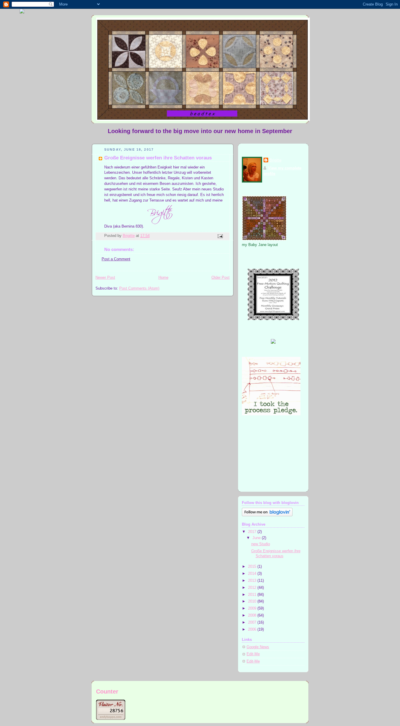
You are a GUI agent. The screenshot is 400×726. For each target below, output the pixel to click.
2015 (252, 567)
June (257, 538)
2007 (252, 622)
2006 (252, 629)
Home (163, 278)
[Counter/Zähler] (110, 718)
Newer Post (105, 278)
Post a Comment (116, 259)
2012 (252, 588)
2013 (252, 581)
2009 (252, 608)
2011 (252, 595)
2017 (252, 532)
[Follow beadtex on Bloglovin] (267, 515)
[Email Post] (220, 236)
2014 (252, 574)
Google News (258, 647)
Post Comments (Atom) (139, 288)
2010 (252, 601)
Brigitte (275, 160)
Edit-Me (253, 654)
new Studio (260, 544)
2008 (252, 615)
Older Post (220, 278)
